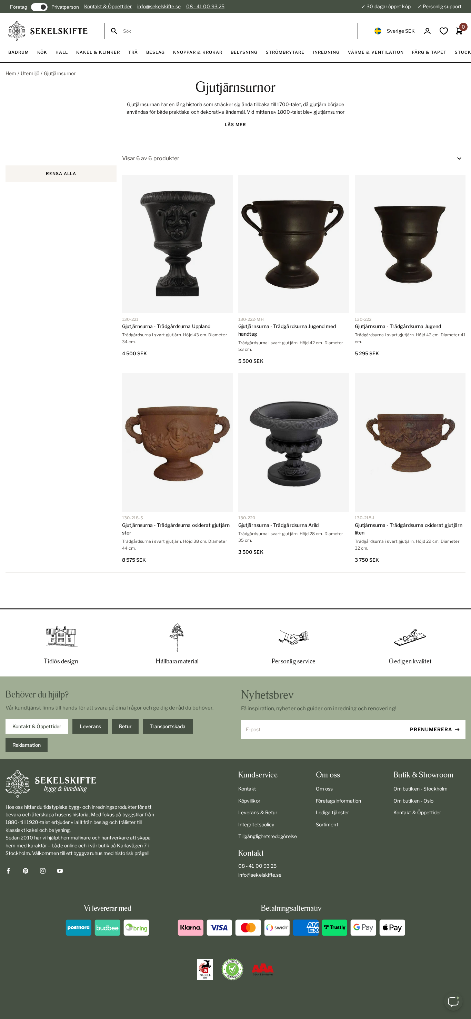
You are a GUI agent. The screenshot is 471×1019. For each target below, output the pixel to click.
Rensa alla (61, 173)
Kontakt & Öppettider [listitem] (36, 726)
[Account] (427, 31)
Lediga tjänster (332, 812)
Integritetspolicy (256, 824)
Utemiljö (30, 73)
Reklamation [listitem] (26, 745)
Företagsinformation (338, 801)
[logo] (48, 31)
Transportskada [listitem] (168, 726)
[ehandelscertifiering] (232, 969)
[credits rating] (263, 969)
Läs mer (235, 124)
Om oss (324, 789)
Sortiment (327, 824)
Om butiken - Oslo (413, 801)
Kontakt (247, 789)
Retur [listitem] (125, 726)
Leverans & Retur (257, 812)
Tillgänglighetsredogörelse (267, 836)
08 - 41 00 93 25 (205, 6)
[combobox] (237, 31)
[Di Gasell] (205, 969)
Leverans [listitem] (90, 726)
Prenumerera (431, 729)
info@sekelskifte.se (158, 6)
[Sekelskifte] (80, 784)
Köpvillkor (249, 801)
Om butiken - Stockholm (420, 789)
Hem (11, 73)
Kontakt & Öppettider (108, 6)
